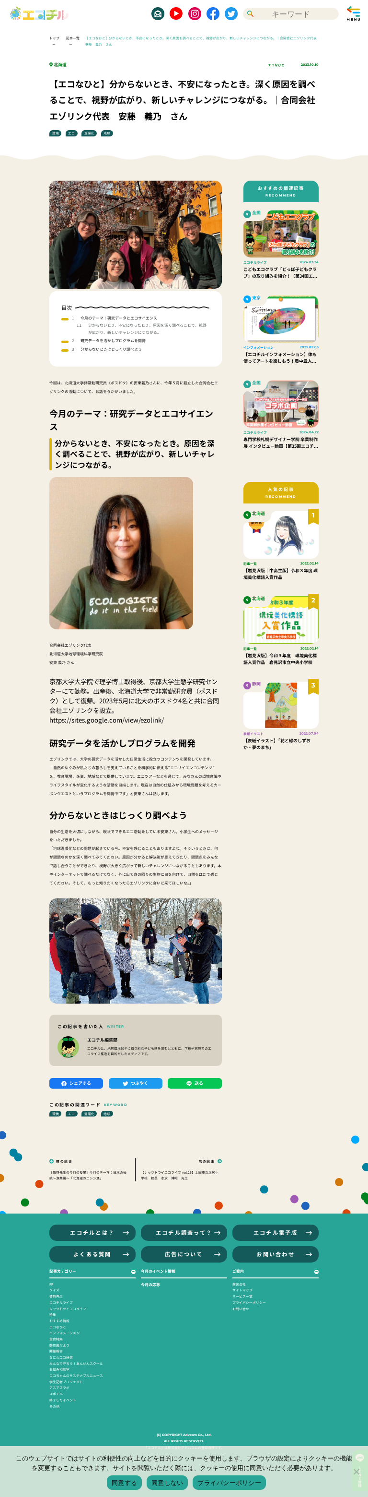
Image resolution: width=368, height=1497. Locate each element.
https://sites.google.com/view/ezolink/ (106, 719)
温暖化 (89, 133)
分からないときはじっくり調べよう (111, 349)
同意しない (167, 1482)
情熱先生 (56, 1296)
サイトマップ (242, 1290)
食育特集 (56, 1339)
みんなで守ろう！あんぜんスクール (76, 1363)
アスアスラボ (59, 1387)
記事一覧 (73, 38)
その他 (54, 1406)
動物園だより (59, 1345)
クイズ (54, 1290)
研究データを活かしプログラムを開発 (113, 340)
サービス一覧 (242, 1296)
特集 (52, 1314)
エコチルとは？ (92, 1232)
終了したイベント (62, 1400)
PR (51, 1284)
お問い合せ (240, 1308)
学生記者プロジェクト (66, 1381)
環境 (55, 133)
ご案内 (238, 1271)
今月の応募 (150, 1284)
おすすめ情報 (59, 1320)
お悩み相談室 (59, 1369)
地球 (107, 133)
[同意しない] (356, 1471)
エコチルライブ (61, 1302)
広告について (184, 1254)
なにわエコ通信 (61, 1357)
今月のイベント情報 (158, 1271)
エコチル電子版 (275, 1232)
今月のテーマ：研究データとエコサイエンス (118, 317)
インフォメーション (64, 1332)
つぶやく (139, 1083)
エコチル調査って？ (184, 1232)
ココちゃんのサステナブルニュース (76, 1375)
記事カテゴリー (62, 1271)
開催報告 (56, 1351)
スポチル (56, 1393)
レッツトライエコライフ (67, 1308)
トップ (54, 38)
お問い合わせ (275, 1254)
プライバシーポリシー (249, 1302)
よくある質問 (92, 1254)
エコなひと (276, 64)
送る (199, 1083)
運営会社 (239, 1284)
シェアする (80, 1083)
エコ (71, 133)
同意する (124, 1482)
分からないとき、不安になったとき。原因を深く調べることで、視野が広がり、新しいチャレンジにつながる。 (147, 328)
